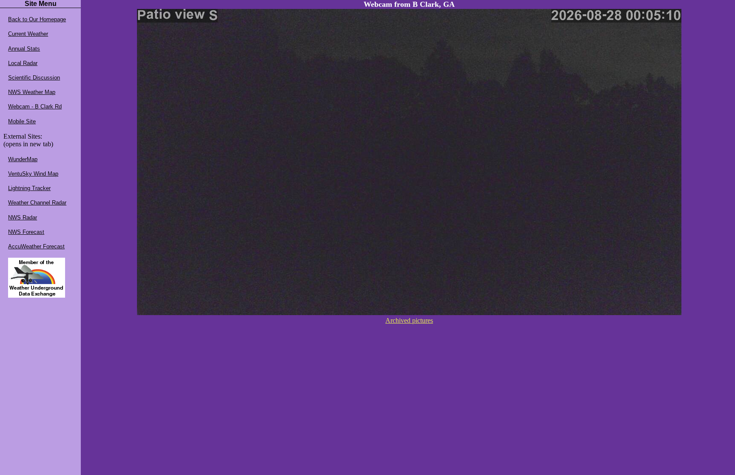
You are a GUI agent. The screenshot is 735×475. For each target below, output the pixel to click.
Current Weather (28, 34)
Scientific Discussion (34, 77)
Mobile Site (22, 121)
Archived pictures (409, 320)
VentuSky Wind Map (33, 174)
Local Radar (22, 63)
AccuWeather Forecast (36, 246)
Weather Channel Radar (37, 202)
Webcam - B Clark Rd (35, 106)
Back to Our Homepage (37, 19)
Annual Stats (24, 49)
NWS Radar (22, 217)
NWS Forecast (26, 232)
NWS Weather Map (31, 92)
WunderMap (22, 159)
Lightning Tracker (29, 188)
